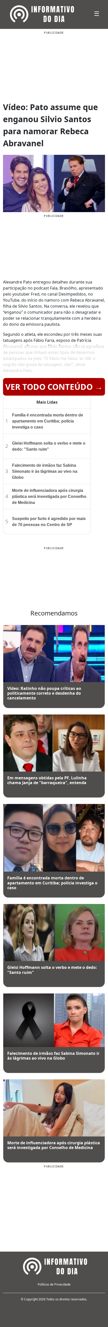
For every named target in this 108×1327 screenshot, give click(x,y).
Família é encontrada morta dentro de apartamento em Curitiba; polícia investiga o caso (47, 421)
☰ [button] (96, 13)
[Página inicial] (54, 1265)
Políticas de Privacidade (54, 1284)
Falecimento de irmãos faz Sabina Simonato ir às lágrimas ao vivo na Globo (44, 471)
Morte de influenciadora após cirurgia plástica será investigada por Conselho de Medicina (49, 496)
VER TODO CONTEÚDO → (54, 386)
